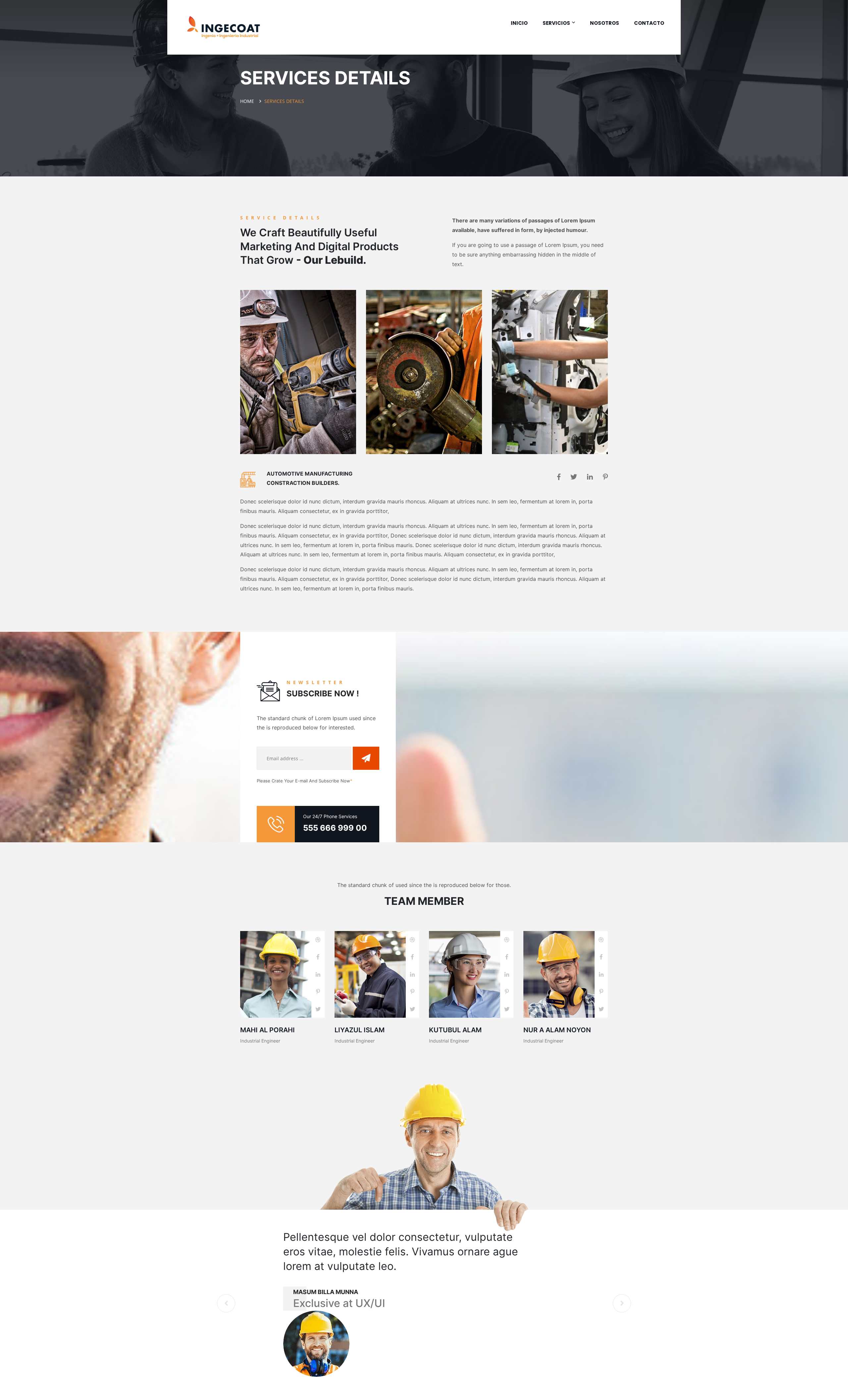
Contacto (649, 23)
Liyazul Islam (360, 1030)
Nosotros (604, 23)
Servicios (556, 23)
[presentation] (226, 1303)
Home (248, 101)
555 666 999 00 (335, 828)
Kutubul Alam (455, 1030)
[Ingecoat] (223, 27)
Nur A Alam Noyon (557, 1030)
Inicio (519, 23)
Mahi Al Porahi (267, 1030)
